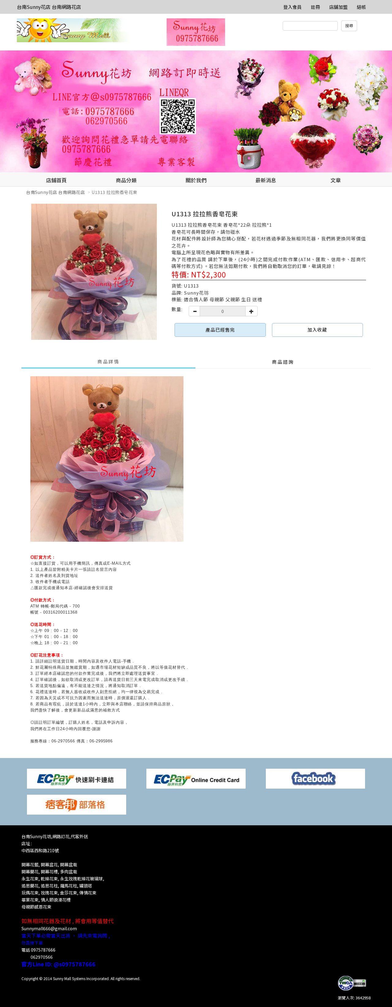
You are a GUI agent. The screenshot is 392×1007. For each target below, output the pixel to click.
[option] (196, 111)
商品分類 (126, 180)
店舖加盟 (338, 7)
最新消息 (265, 180)
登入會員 (292, 7)
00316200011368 (60, 612)
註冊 (315, 7)
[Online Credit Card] (196, 778)
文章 (335, 180)
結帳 (361, 7)
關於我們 (196, 180)
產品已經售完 (220, 329)
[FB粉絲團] (315, 778)
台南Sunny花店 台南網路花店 (49, 6)
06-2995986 (101, 741)
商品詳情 (108, 361)
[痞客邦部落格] (76, 804)
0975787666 (43, 950)
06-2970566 (63, 741)
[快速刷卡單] (76, 778)
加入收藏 (317, 329)
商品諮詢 (283, 362)
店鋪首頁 (56, 180)
